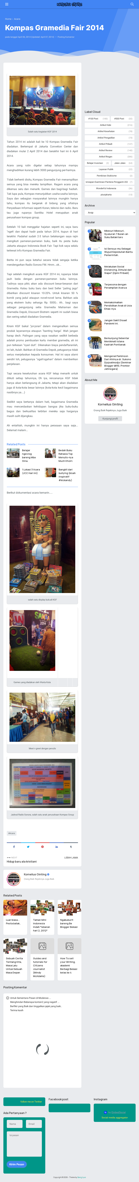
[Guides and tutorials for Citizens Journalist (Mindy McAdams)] (42, 946)
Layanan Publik (106, 169)
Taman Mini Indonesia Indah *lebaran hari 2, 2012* (41, 925)
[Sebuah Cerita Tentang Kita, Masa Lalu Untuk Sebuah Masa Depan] (15, 946)
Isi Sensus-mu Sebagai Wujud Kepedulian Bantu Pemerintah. (118, 252)
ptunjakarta (106, 194)
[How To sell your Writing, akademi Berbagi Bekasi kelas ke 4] (69, 946)
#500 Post (119, 118)
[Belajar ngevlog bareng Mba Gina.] (13, 453)
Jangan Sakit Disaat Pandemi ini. (115, 322)
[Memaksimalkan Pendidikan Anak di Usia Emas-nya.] (95, 307)
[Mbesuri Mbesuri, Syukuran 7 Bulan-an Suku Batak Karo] (95, 235)
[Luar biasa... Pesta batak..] (15, 908)
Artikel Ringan (105, 156)
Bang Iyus (81, 1177)
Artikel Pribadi (105, 144)
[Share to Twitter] (28, 846)
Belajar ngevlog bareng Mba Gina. (29, 455)
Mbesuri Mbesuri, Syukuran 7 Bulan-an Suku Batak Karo (116, 234)
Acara (12, 833)
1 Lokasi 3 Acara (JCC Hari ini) (31, 471)
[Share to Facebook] (14, 846)
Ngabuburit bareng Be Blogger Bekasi (69, 923)
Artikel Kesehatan (106, 131)
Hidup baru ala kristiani (22, 861)
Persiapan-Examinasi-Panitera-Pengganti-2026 (107, 182)
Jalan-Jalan (119, 163)
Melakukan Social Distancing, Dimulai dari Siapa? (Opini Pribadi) (118, 270)
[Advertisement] (110, 84)
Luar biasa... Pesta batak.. (13, 921)
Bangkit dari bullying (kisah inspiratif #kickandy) (67, 475)
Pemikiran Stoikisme (107, 175)
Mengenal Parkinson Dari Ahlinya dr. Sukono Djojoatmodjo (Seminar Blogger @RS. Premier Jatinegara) (117, 362)
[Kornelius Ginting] (69, 4)
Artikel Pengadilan (106, 137)
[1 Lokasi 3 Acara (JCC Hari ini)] (13, 472)
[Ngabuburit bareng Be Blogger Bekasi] (69, 908)
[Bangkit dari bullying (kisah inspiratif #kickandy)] (50, 472)
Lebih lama (71, 857)
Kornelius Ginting (35, 874)
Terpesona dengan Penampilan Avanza (115, 286)
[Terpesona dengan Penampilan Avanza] (95, 289)
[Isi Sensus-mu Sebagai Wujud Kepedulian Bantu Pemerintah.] (95, 253)
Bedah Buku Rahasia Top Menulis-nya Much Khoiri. (65, 455)
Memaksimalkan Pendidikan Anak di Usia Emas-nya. (118, 305)
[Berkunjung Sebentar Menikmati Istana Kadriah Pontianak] (95, 343)
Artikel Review (105, 150)
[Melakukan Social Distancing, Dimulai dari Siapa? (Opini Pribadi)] (95, 271)
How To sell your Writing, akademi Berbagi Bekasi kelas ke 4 (68, 965)
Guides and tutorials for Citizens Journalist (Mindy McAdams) (40, 967)
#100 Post (93, 118)
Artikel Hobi (105, 125)
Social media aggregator (115, 1117)
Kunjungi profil (110, 418)
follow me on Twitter (31, 1101)
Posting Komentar (66, 37)
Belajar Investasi (95, 163)
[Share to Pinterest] (42, 846)
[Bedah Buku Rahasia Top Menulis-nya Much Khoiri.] (50, 453)
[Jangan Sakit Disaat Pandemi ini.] (95, 325)
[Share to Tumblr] (71, 846)
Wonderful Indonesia (106, 188)
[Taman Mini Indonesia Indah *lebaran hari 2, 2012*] (42, 908)
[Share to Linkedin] (56, 846)
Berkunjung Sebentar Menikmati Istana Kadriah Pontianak (116, 341)
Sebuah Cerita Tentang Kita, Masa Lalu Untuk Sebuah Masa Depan (14, 965)
